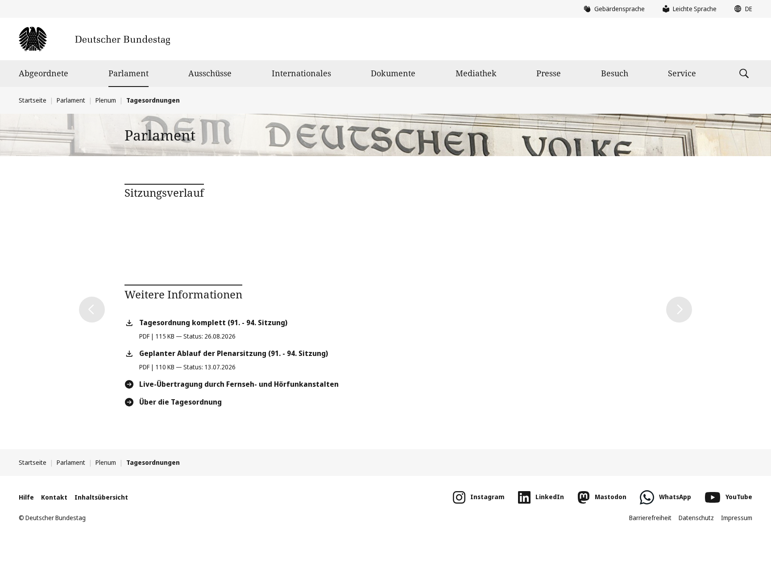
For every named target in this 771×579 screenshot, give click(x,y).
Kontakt (54, 497)
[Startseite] (94, 39)
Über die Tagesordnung (180, 402)
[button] (741, 9)
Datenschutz (696, 517)
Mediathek (476, 73)
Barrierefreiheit (650, 517)
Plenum (105, 100)
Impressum (736, 517)
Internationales (301, 73)
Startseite (32, 100)
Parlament (128, 73)
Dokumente (393, 73)
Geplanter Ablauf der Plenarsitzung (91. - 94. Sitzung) (233, 353)
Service (682, 73)
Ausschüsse (210, 73)
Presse (548, 73)
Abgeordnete (43, 73)
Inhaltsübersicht (101, 497)
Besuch (614, 73)
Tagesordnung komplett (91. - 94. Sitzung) (213, 322)
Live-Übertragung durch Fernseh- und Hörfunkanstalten (239, 384)
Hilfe (26, 497)
